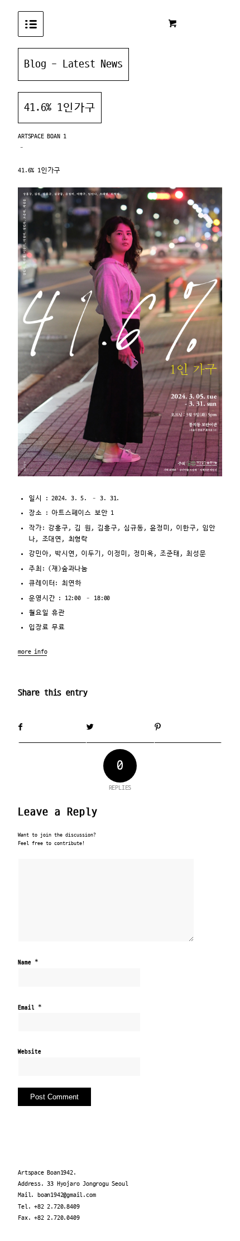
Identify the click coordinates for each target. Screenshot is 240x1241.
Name (28, 962)
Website (29, 1052)
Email (30, 1007)
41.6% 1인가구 (59, 108)
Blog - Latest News (73, 64)
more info (32, 651)
